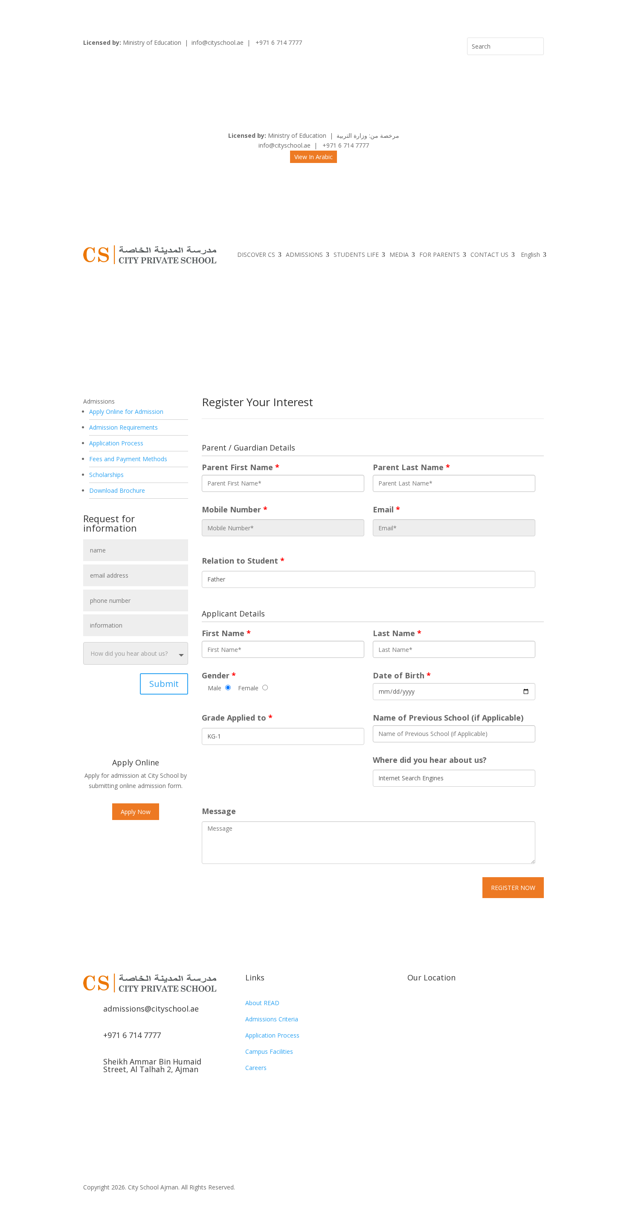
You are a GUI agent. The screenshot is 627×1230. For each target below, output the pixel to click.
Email (386, 510)
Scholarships (106, 475)
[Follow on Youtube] (124, 1096)
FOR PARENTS (439, 254)
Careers (256, 1068)
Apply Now (136, 812)
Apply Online (135, 762)
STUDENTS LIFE (356, 254)
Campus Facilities (269, 1051)
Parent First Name (240, 467)
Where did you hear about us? (430, 760)
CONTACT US (489, 254)
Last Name (397, 633)
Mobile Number (234, 510)
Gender (219, 675)
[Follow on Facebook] (90, 1096)
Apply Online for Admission (126, 411)
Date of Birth (402, 675)
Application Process (116, 443)
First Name (226, 633)
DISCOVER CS (256, 254)
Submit (164, 683)
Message (219, 811)
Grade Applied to (237, 718)
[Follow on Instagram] (107, 1096)
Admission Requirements (123, 427)
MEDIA (399, 254)
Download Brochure (117, 490)
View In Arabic (313, 157)
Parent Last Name (411, 467)
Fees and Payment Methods (128, 459)
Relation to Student (243, 561)
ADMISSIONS (304, 254)
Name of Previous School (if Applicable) (448, 718)
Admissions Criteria (271, 1019)
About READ (262, 1003)
